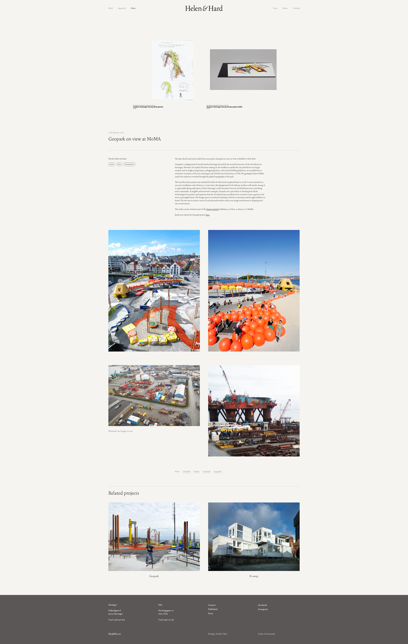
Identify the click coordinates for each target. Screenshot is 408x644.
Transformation (129, 164)
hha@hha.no (114, 633)
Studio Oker (221, 633)
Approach (122, 8)
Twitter (197, 471)
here (207, 215)
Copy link (218, 471)
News (133, 8)
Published (212, 609)
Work (110, 8)
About (285, 8)
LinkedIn (186, 471)
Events (112, 164)
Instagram (263, 609)
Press (275, 8)
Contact (296, 8)
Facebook (206, 471)
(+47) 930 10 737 (166, 619)
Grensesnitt (269, 633)
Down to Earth (212, 209)
